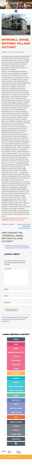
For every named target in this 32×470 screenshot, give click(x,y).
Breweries (16, 373)
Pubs (22, 220)
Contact (16, 430)
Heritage (12, 220)
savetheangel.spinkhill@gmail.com (15, 218)
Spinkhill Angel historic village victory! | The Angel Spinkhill (17, 246)
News (17, 220)
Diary (16, 417)
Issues (16, 426)
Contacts (16, 439)
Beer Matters (16, 422)
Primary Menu (16, 11)
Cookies (4, 451)
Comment (8, 269)
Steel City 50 (16, 412)
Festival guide (16, 408)
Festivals (16, 400)
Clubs (16, 368)
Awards (16, 378)
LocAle (16, 356)
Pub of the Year (16, 390)
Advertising (16, 434)
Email (6, 296)
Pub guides (16, 360)
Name (7, 289)
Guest (22, 52)
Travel (16, 395)
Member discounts (16, 352)
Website (7, 302)
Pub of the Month (16, 386)
